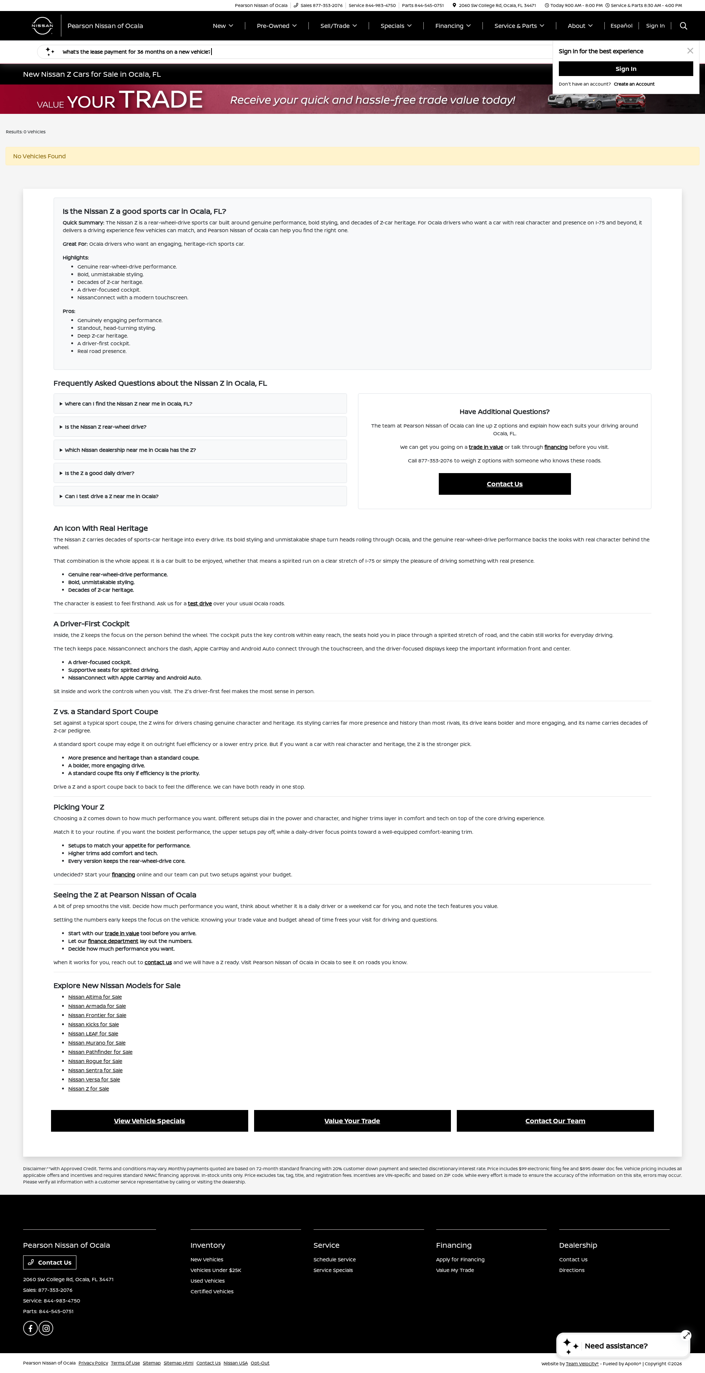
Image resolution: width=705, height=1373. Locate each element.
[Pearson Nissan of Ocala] (86, 25)
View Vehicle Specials (149, 1120)
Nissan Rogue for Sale (95, 1060)
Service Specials (333, 1269)
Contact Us (505, 483)
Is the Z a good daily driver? (99, 472)
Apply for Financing (460, 1259)
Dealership (578, 1245)
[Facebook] (30, 1328)
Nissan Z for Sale (88, 1088)
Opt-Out (260, 1363)
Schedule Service (335, 1259)
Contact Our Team (555, 1120)
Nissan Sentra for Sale (95, 1070)
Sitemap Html (179, 1363)
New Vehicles (207, 1259)
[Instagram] (46, 1328)
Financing (454, 1245)
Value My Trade (455, 1269)
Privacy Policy (93, 1363)
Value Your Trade (352, 1120)
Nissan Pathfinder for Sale (100, 1051)
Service (327, 1245)
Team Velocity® (582, 1364)
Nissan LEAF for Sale (93, 1033)
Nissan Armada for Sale (97, 1005)
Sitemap (152, 1363)
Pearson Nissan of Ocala (49, 1363)
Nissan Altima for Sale (95, 996)
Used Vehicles (208, 1280)
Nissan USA (236, 1363)
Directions (572, 1269)
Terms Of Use (125, 1363)
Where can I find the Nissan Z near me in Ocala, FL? (128, 403)
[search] (683, 26)
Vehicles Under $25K (216, 1269)
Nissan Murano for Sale (97, 1042)
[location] (454, 5)
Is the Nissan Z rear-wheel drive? (106, 426)
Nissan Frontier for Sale (97, 1015)
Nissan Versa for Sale (94, 1079)
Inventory (208, 1245)
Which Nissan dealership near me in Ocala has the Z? (130, 449)
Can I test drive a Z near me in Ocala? (112, 496)
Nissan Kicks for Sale (93, 1024)
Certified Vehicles (212, 1291)
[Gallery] (352, 99)
